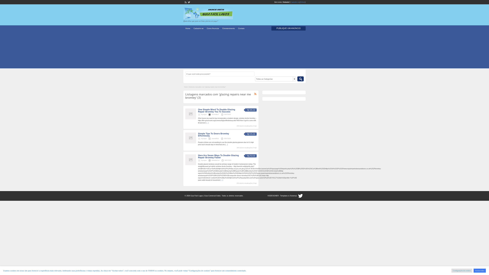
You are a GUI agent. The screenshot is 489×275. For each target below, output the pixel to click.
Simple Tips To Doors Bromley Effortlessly (213, 134)
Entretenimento (228, 28)
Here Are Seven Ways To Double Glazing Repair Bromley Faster (218, 156)
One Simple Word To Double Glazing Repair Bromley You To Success (216, 110)
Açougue (204, 114)
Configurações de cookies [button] (462, 271)
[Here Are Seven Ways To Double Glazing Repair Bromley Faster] (190, 165)
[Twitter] (189, 2)
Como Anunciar (213, 28)
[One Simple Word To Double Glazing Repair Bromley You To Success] (190, 119)
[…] (207, 123)
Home (187, 28)
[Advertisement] (244, 50)
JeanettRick (215, 138)
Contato (241, 28)
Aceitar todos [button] (479, 271)
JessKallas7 (215, 114)
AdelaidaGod (215, 160)
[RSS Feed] (185, 2)
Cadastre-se (295, 2)
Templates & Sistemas (288, 196)
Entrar (302, 2)
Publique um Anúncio (288, 28)
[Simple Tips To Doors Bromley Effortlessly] (190, 143)
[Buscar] (300, 78)
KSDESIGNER (273, 196)
